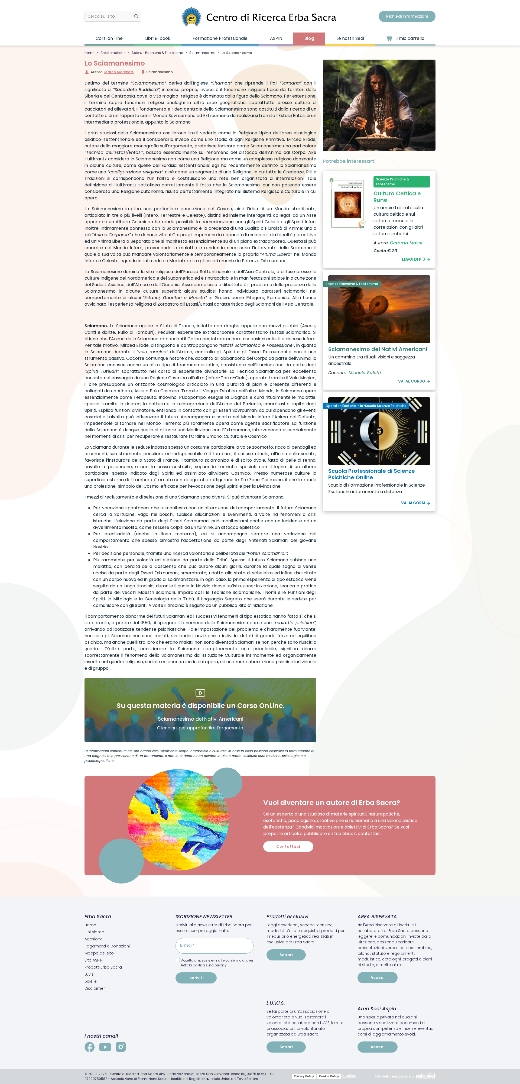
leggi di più (413, 259)
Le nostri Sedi (350, 38)
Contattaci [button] (288, 846)
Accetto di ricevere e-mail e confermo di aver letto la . (217, 962)
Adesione (93, 939)
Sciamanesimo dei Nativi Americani (377, 349)
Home (89, 52)
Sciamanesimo (202, 52)
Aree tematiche (112, 52)
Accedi (377, 977)
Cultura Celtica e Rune (397, 197)
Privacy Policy (304, 1076)
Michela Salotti (365, 373)
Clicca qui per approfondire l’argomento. (200, 728)
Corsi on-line (109, 38)
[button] (112, 16)
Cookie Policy (329, 1076)
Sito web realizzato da (394, 1076)
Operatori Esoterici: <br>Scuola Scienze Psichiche (366, 405)
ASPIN (276, 38)
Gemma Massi (406, 243)
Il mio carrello (409, 38)
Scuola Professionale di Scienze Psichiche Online (371, 474)
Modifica (349, 1075)
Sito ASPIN (93, 960)
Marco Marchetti (119, 72)
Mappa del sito (99, 953)
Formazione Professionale (220, 38)
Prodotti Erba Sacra (103, 967)
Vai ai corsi (413, 503)
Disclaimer (94, 988)
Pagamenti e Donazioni (107, 946)
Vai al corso (411, 381)
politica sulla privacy (210, 965)
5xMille (90, 981)
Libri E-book (157, 38)
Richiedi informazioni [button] (407, 16)
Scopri (286, 954)
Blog (309, 38)
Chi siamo (94, 932)
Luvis (89, 974)
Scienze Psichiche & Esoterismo (157, 52)
